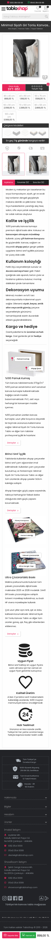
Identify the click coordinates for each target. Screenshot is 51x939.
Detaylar (11, 442)
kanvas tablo (26, 904)
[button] (45, 166)
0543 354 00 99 (37, 2)
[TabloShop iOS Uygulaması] (41, 899)
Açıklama (8, 182)
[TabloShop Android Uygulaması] (47, 899)
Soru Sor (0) (38, 182)
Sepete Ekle (12, 935)
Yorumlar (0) (23, 182)
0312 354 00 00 (16, 2)
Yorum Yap (37, 88)
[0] (38, 9)
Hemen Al (30, 935)
